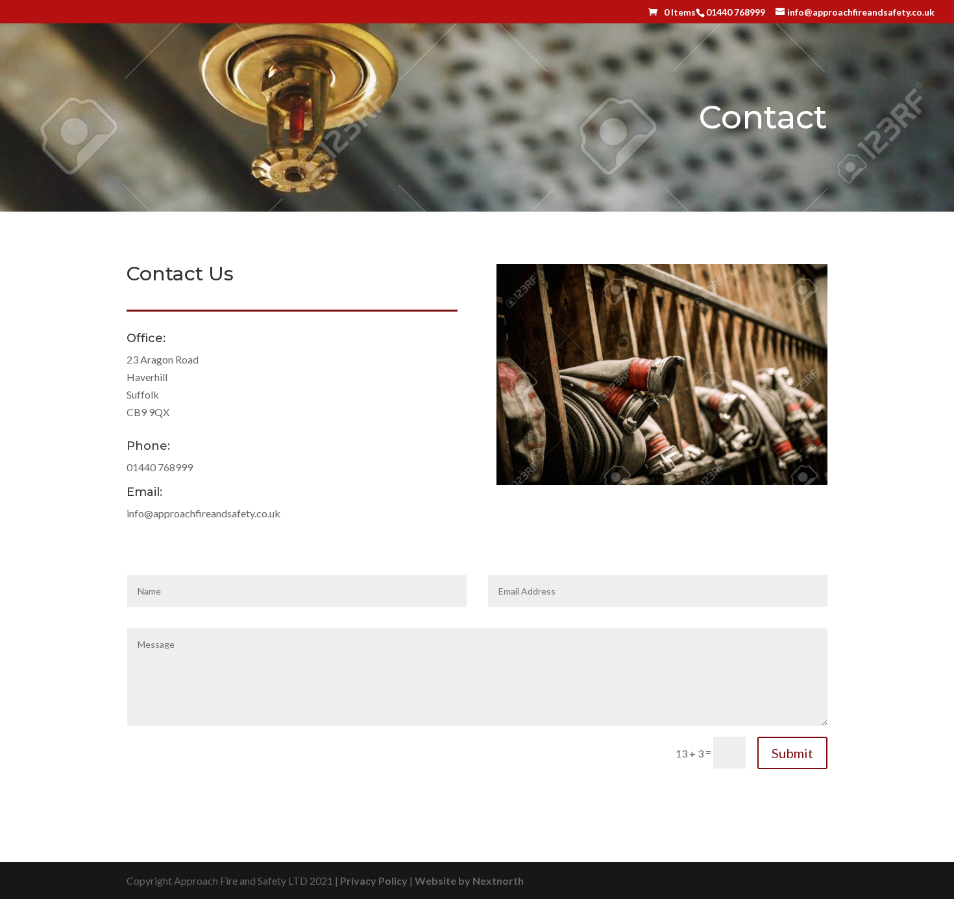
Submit (792, 753)
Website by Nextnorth (469, 880)
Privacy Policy (374, 880)
